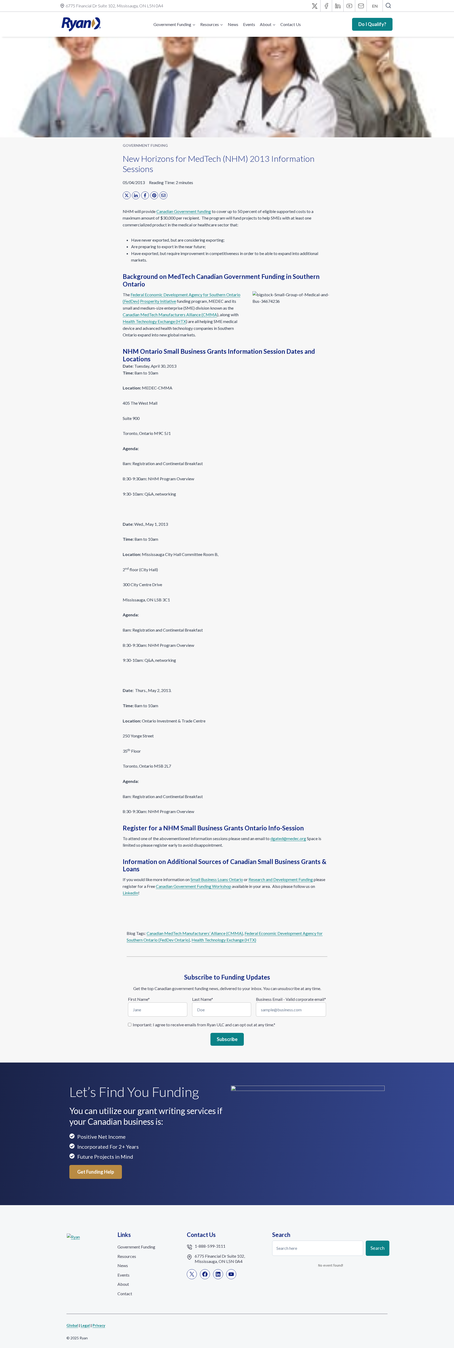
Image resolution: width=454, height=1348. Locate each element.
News (233, 24)
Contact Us (290, 24)
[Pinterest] (154, 195)
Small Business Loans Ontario (216, 879)
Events (249, 24)
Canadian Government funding (183, 211)
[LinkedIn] (136, 195)
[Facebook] (326, 6)
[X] (315, 6)
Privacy (98, 1325)
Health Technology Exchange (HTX (154, 321)
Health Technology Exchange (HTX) (224, 939)
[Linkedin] (338, 6)
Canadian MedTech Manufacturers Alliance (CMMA (170, 314)
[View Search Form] (388, 6)
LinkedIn (130, 892)
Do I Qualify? (372, 24)
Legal (85, 1325)
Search (377, 1248)
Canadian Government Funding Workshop (193, 886)
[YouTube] (349, 6)
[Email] (361, 6)
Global (72, 1325)
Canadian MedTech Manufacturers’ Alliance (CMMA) (195, 933)
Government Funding (145, 145)
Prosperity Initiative (158, 301)
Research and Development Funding (281, 879)
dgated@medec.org (288, 838)
